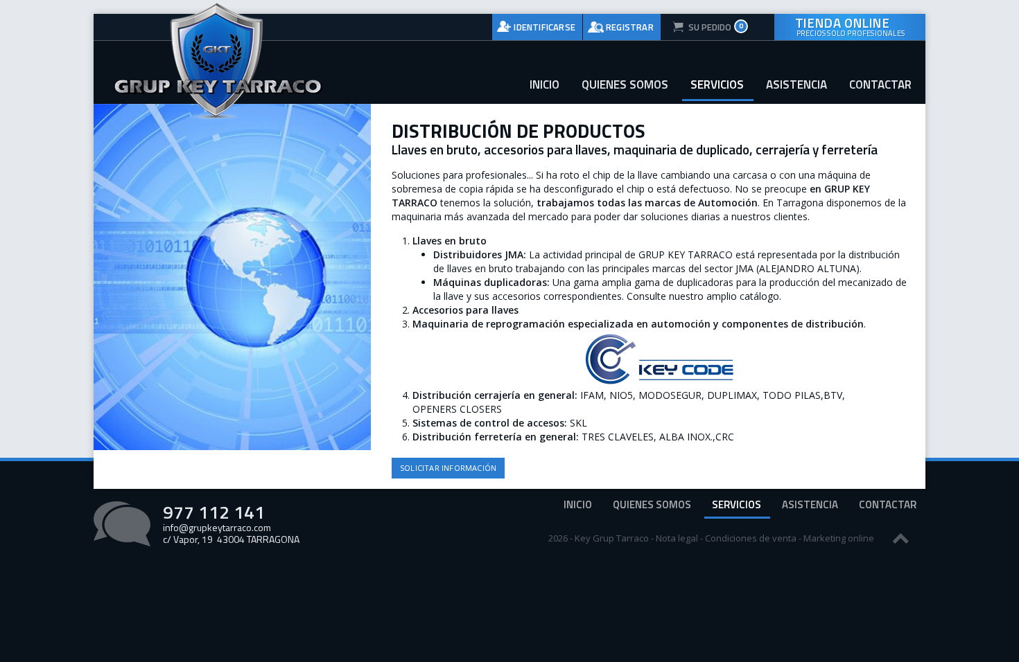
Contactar (880, 84)
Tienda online (850, 26)
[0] (702, 27)
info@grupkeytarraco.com (217, 527)
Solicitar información (448, 468)
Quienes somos (625, 84)
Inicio (544, 84)
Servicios (717, 84)
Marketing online (838, 538)
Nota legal (677, 538)
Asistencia (796, 84)
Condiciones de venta (750, 538)
